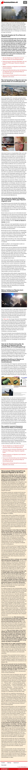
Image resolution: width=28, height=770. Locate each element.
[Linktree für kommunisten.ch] (4, 769)
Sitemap (9, 762)
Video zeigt (5, 319)
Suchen (3, 762)
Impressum (16, 762)
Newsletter (3, 765)
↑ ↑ (22, 766)
